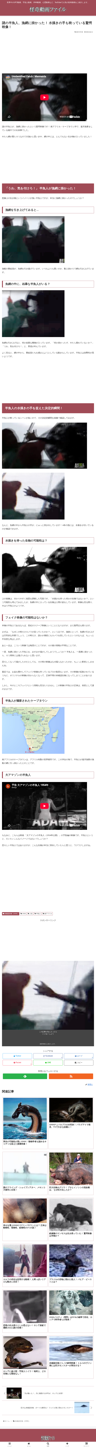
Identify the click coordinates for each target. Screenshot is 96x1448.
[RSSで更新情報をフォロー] (71, 1076)
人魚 (30, 913)
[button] (89, 697)
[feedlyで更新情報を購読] (25, 1076)
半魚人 (38, 913)
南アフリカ (48, 913)
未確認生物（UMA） (11, 913)
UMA (24, 913)
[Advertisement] (48, 52)
